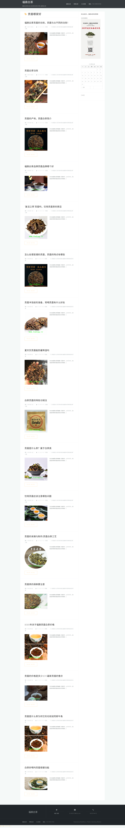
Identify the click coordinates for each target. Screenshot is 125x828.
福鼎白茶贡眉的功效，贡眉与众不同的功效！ (47, 23)
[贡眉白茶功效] (36, 91)
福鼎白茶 (27, 2)
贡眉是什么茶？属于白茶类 (38, 448)
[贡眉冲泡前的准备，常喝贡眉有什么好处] (36, 323)
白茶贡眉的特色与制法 (36, 400)
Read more (31, 59)
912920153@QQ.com (75, 813)
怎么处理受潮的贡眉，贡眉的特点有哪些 (45, 255)
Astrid (93, 822)
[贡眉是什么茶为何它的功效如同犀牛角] (36, 738)
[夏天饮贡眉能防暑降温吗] (36, 372)
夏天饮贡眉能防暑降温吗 (37, 350)
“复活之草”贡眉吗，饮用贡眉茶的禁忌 (43, 207)
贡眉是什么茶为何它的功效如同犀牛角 (44, 716)
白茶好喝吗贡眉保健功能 (37, 768)
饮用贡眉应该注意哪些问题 (38, 496)
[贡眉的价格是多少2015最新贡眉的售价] (36, 693)
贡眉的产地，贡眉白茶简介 (38, 119)
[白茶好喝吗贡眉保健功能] (36, 783)
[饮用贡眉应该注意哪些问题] (36, 513)
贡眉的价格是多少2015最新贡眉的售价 (44, 676)
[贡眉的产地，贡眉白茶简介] (36, 139)
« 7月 (83, 87)
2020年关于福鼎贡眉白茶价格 (39, 625)
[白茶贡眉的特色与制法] (36, 421)
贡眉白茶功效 (31, 71)
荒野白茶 (76, 4)
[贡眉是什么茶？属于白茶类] (36, 469)
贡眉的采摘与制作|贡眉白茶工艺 (41, 537)
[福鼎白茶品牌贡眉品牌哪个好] (36, 183)
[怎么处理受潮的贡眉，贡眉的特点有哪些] (36, 275)
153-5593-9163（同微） (42, 27)
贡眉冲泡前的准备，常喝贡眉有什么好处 (45, 303)
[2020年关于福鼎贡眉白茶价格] (36, 647)
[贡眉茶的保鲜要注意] (36, 601)
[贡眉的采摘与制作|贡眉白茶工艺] (36, 557)
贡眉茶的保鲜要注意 (35, 584)
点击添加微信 (84, 18)
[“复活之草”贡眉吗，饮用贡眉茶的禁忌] (36, 227)
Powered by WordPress (80, 822)
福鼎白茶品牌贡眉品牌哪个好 (39, 166)
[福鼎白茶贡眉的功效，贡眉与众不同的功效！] (36, 43)
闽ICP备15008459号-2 (5, 826)
